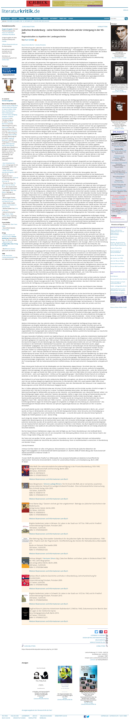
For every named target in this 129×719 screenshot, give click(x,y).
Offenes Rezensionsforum (10, 44)
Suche (106, 18)
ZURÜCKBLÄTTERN (28, 27)
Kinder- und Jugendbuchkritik (118, 286)
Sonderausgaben (7, 101)
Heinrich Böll (6, 107)
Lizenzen (92, 660)
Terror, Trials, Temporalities (7, 215)
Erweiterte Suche (61, 716)
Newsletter (32, 718)
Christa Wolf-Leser (115, 266)
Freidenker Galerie (119, 146)
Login (70, 18)
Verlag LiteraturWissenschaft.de (41, 698)
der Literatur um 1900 (116, 258)
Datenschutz (114, 716)
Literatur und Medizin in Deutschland (9, 206)
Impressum (104, 716)
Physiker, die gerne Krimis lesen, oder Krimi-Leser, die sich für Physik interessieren (118, 244)
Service (45, 18)
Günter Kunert (6, 105)
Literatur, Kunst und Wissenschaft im (9, 236)
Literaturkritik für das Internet (118, 279)
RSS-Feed (5, 716)
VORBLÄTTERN (103, 27)
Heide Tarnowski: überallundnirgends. (8, 171)
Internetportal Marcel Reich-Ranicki (8, 144)
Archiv (14, 18)
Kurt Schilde (29, 40)
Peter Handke (13, 134)
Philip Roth (14, 105)
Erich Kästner (114, 276)
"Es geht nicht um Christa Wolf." (9, 185)
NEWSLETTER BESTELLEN (97, 642)
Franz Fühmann (12, 131)
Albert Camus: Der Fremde (118, 150)
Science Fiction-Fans (116, 248)
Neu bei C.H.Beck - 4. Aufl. (119, 57)
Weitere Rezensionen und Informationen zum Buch (48, 479)
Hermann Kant (6, 115)
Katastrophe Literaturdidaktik (119, 163)
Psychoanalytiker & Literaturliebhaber (115, 251)
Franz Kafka (5, 230)
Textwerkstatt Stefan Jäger (119, 190)
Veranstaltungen (19, 718)
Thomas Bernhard (7, 123)
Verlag (125, 10)
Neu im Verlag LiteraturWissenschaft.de (88, 703)
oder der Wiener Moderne (117, 261)
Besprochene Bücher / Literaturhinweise (34, 45)
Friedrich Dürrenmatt (7, 117)
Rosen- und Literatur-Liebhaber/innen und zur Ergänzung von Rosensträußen (117, 232)
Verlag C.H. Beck (119, 128)
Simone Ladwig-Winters (53, 484)
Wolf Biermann (10, 111)
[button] (96, 631)
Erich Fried (5, 127)
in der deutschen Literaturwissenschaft (8, 256)
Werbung (43, 718)
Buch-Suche (6, 718)
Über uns (62, 18)
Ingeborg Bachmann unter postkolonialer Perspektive (117, 289)
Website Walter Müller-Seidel (118, 307)
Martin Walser (8, 109)
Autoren (37, 18)
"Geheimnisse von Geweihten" (118, 156)
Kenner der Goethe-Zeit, (117, 255)
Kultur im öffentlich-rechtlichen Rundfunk (8, 33)
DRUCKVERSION (100, 640)
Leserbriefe (25, 716)
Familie (4, 41)
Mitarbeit (53, 18)
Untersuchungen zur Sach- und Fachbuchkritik (117, 282)
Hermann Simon (49, 558)
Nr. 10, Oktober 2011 (26, 21)
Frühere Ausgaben (13, 21)
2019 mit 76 (5, 181)
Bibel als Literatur (10, 249)
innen (122, 266)
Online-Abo (5, 60)
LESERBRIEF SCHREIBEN (98, 635)
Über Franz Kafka (119, 182)
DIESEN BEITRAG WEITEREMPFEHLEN (94, 638)
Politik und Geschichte (41, 21)
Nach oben (123, 716)
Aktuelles (6, 18)
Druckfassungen (46, 716)
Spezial (21, 18)
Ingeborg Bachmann (8, 139)
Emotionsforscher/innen (117, 263)
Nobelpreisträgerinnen (119, 186)
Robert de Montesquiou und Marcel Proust (9, 200)
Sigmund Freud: (10, 243)
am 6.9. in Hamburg (120, 173)
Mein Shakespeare (7, 113)
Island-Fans (113, 239)
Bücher (29, 18)
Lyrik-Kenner (114, 237)
